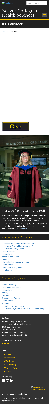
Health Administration (11, 287)
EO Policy (10, 361)
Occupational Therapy (11, 298)
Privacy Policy (12, 368)
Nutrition (5, 295)
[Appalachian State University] (12, 3)
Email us (5, 343)
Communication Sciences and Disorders (19, 243)
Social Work (7, 270)
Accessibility (10, 364)
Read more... (22, 228)
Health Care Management (13, 248)
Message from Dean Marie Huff (23, 210)
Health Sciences (9, 251)
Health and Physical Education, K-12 (17, 246)
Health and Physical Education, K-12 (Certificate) (23, 308)
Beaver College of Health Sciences (20, 13)
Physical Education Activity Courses (17, 262)
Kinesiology (7, 254)
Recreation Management (12, 267)
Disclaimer (10, 357)
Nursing (5, 259)
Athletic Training (9, 284)
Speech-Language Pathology (14, 306)
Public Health (7, 264)
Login (8, 371)
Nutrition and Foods (10, 256)
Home (4, 32)
